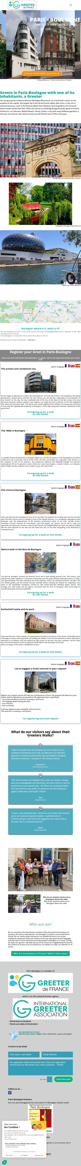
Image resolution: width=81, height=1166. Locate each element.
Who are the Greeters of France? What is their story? (41, 953)
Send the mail (63, 1079)
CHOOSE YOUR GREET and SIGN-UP (41, 73)
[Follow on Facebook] (9, 1092)
